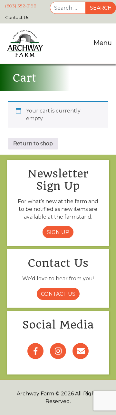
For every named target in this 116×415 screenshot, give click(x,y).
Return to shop (33, 143)
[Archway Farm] (25, 43)
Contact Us (58, 294)
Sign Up (58, 232)
